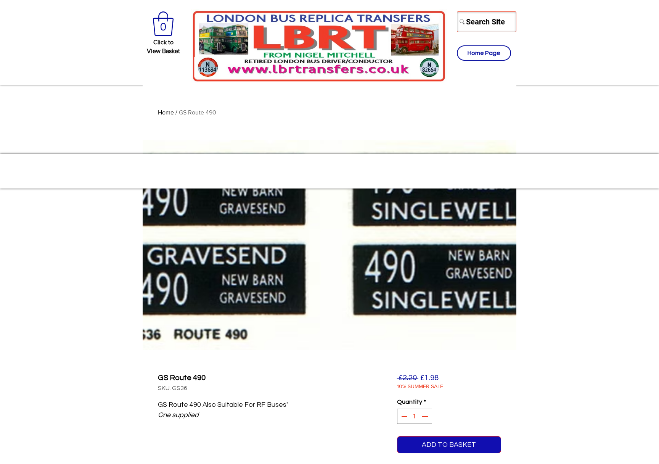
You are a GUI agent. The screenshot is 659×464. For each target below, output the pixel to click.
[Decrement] (403, 416)
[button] (163, 23)
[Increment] (425, 416)
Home (166, 112)
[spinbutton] (414, 416)
